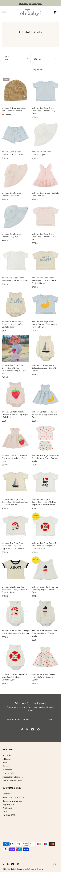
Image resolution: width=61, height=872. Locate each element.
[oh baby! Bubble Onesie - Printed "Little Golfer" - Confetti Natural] (15, 304)
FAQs (5, 812)
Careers (6, 766)
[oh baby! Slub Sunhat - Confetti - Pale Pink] (15, 175)
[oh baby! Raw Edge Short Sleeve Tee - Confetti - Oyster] (15, 260)
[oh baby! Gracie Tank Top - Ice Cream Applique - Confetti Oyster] (45, 569)
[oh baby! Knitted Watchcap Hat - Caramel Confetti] (15, 90)
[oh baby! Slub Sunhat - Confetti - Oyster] (45, 134)
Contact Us (7, 794)
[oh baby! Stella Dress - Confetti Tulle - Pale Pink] (45, 175)
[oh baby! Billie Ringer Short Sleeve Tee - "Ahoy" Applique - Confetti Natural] (15, 569)
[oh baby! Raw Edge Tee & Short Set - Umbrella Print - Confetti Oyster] (45, 438)
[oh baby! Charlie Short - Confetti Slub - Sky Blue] (15, 134)
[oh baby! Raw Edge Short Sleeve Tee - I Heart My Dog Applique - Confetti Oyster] (45, 482)
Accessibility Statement (13, 777)
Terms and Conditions (12, 780)
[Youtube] (32, 729)
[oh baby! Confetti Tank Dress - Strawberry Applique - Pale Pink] (15, 438)
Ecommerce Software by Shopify (30, 869)
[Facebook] (22, 729)
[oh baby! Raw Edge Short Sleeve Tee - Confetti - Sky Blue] (45, 90)
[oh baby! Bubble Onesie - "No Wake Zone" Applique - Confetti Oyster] (15, 657)
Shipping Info (8, 804)
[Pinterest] (27, 729)
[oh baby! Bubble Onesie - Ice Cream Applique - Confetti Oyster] (45, 613)
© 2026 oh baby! (9, 869)
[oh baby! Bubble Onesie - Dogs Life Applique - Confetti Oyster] (15, 613)
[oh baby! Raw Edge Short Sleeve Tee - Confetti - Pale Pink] (45, 216)
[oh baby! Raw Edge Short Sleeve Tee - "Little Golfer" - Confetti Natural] (45, 260)
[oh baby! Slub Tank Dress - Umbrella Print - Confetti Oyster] (45, 657)
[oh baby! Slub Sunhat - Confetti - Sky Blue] (15, 216)
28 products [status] (38, 69)
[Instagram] (38, 729)
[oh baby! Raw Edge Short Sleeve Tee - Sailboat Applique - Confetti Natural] (15, 482)
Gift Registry (8, 808)
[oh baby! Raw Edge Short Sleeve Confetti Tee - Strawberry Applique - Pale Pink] (15, 348)
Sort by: (7, 58)
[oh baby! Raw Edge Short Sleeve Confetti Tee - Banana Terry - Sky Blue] (45, 304)
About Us (7, 755)
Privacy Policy (9, 773)
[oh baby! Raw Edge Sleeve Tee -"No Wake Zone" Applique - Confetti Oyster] (45, 525)
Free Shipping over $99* (30, 3)
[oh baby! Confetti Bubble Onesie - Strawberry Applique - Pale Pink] (15, 394)
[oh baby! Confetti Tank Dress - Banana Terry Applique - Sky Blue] (45, 394)
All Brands (7, 759)
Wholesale (7, 770)
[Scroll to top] (54, 864)
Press (5, 762)
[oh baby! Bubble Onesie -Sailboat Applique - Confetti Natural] (45, 348)
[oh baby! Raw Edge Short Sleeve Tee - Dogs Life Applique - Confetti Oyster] (15, 525)
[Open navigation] (10, 12)
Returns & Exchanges (12, 801)
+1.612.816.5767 (9, 815)
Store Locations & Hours (13, 797)
